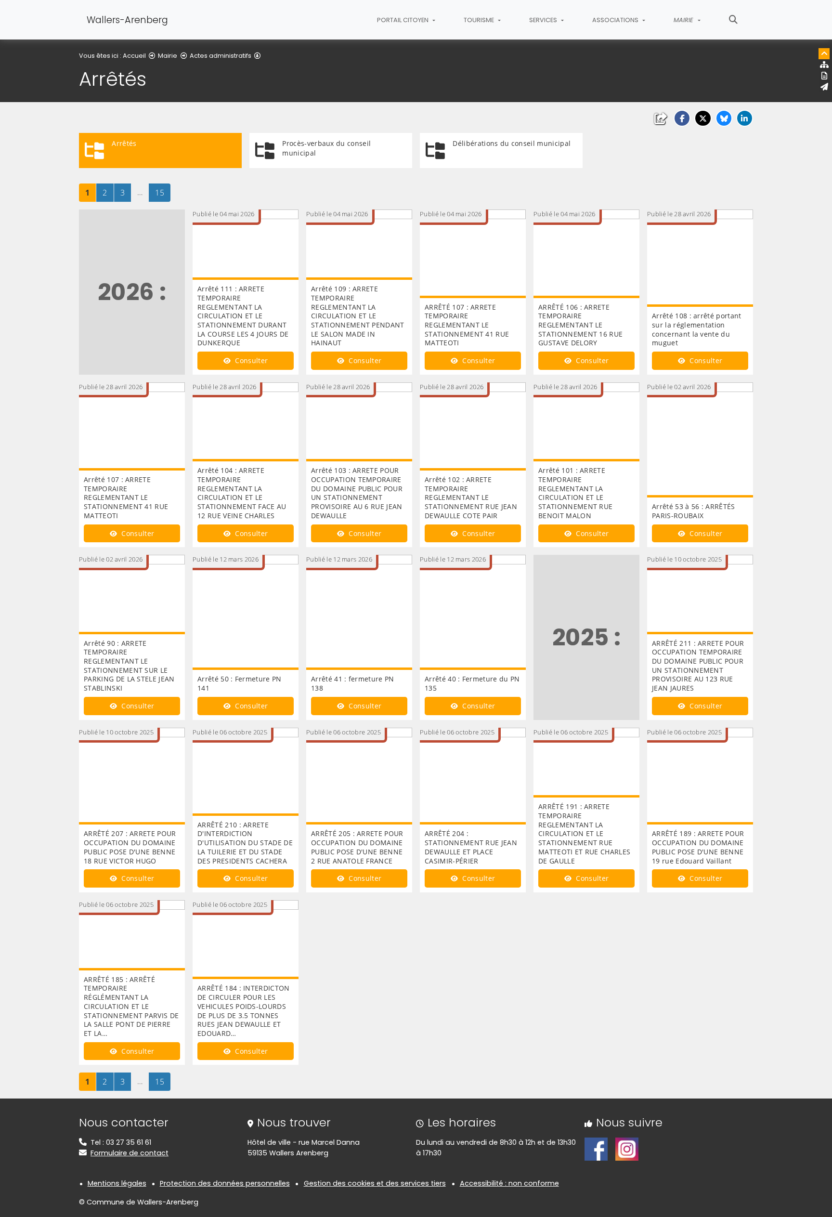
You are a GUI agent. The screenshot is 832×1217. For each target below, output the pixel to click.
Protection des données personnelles (225, 1183)
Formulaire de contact (130, 1153)
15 (162, 192)
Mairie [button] (684, 20)
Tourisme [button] (479, 20)
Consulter (250, 360)
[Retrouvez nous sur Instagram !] (626, 1148)
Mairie (167, 56)
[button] (682, 118)
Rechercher (733, 19)
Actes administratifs (220, 56)
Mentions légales (117, 1183)
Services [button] (544, 20)
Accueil (134, 56)
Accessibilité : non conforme (509, 1183)
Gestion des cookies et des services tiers (375, 1183)
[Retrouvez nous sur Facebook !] (596, 1148)
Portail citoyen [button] (403, 20)
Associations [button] (616, 20)
